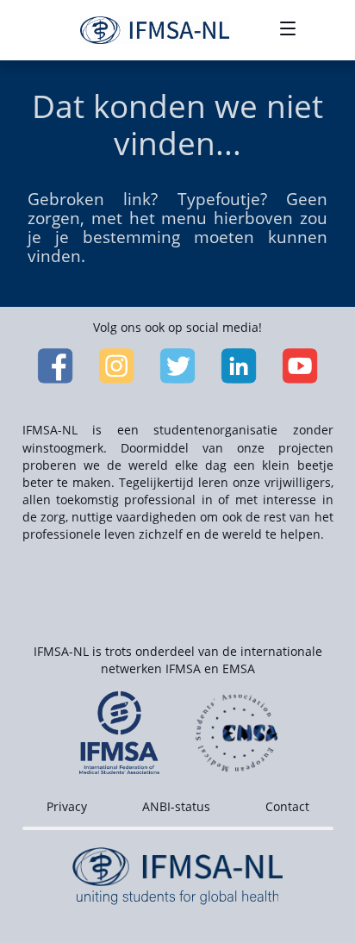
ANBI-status (176, 806)
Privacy (67, 806)
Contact (287, 806)
